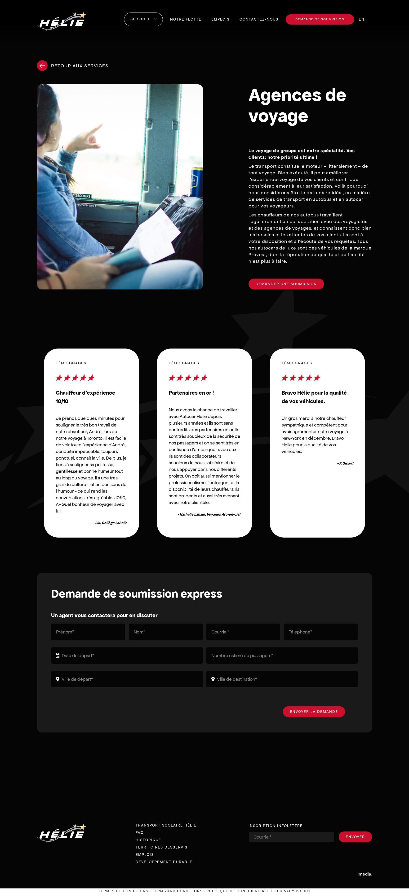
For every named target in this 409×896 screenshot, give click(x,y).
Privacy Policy (294, 891)
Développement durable (164, 862)
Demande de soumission (319, 19)
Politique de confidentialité (239, 891)
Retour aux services (80, 65)
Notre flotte (185, 19)
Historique (148, 840)
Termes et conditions (123, 891)
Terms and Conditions (177, 891)
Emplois (220, 19)
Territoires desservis (161, 847)
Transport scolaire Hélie (166, 825)
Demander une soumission (286, 284)
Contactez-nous (259, 19)
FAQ (140, 833)
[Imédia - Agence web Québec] (365, 874)
